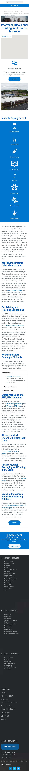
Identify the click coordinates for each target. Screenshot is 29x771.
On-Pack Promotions (9, 577)
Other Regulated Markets (10, 631)
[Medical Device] (14, 164)
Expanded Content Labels (10, 569)
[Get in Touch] (14, 63)
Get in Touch (14, 68)
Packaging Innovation (9, 663)
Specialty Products (9, 586)
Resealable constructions (13, 377)
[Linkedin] (10, 768)
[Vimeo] (14, 768)
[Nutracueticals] (14, 200)
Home (5, 12)
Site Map (3, 719)
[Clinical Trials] (14, 138)
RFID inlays (17, 406)
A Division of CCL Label (9, 754)
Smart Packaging (8, 585)
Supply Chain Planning (10, 667)
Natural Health (8, 628)
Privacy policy (4, 699)
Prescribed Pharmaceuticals (11, 633)
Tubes (5, 590)
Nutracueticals (14, 206)
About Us (17, 12)
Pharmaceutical (14, 132)
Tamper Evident (8, 588)
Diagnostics (14, 180)
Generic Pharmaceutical (10, 624)
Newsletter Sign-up (9, 741)
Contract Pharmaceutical (10, 620)
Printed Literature (8, 581)
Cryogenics (7, 567)
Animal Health (14, 193)
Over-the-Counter (9, 630)
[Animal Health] (14, 187)
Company (11, 12)
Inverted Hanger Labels (10, 573)
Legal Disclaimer (5, 713)
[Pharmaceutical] (14, 126)
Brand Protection (8, 561)
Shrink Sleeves (8, 583)
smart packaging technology (15, 404)
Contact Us (9, 764)
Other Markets (14, 218)
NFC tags (9, 406)
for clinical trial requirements (15, 325)
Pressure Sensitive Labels (10, 579)
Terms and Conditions (6, 706)
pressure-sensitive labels (14, 290)
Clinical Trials (15, 144)
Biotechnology (14, 157)
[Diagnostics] (14, 176)
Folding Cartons (8, 571)
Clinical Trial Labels (9, 563)
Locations (3, 692)
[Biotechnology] (14, 151)
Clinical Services (8, 661)
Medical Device (14, 170)
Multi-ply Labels (8, 575)
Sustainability (7, 669)
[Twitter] (18, 768)
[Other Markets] (14, 213)
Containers (7, 565)
